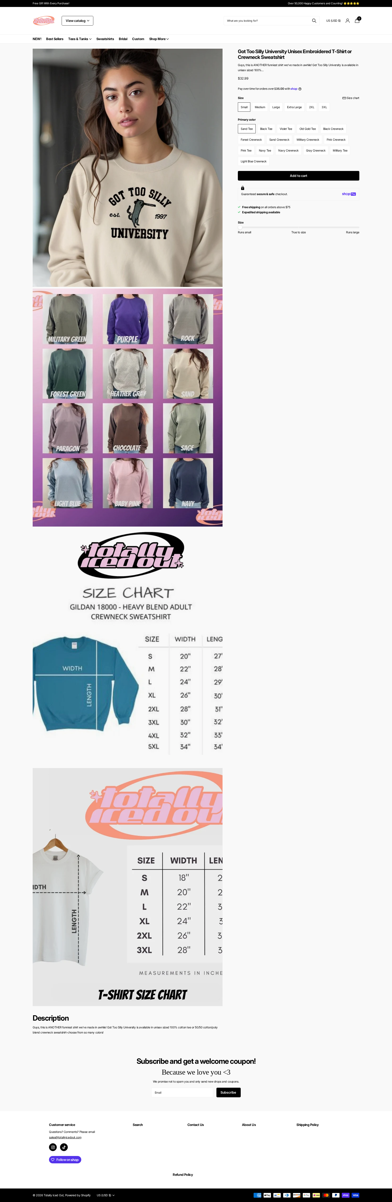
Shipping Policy (307, 1125)
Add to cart (298, 176)
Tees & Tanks (78, 39)
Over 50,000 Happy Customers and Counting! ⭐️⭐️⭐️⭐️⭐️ (323, 3)
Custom (138, 39)
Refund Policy (183, 1175)
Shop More (157, 39)
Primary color (247, 119)
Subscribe (228, 1092)
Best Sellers (54, 39)
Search (138, 1125)
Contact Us (195, 1125)
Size (298, 98)
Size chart (353, 98)
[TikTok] (64, 1147)
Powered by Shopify (78, 1195)
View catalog (76, 21)
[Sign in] (348, 20)
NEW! (37, 39)
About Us (249, 1125)
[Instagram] (53, 1147)
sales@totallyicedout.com (65, 1137)
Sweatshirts (105, 39)
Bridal (123, 39)
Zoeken (314, 20)
